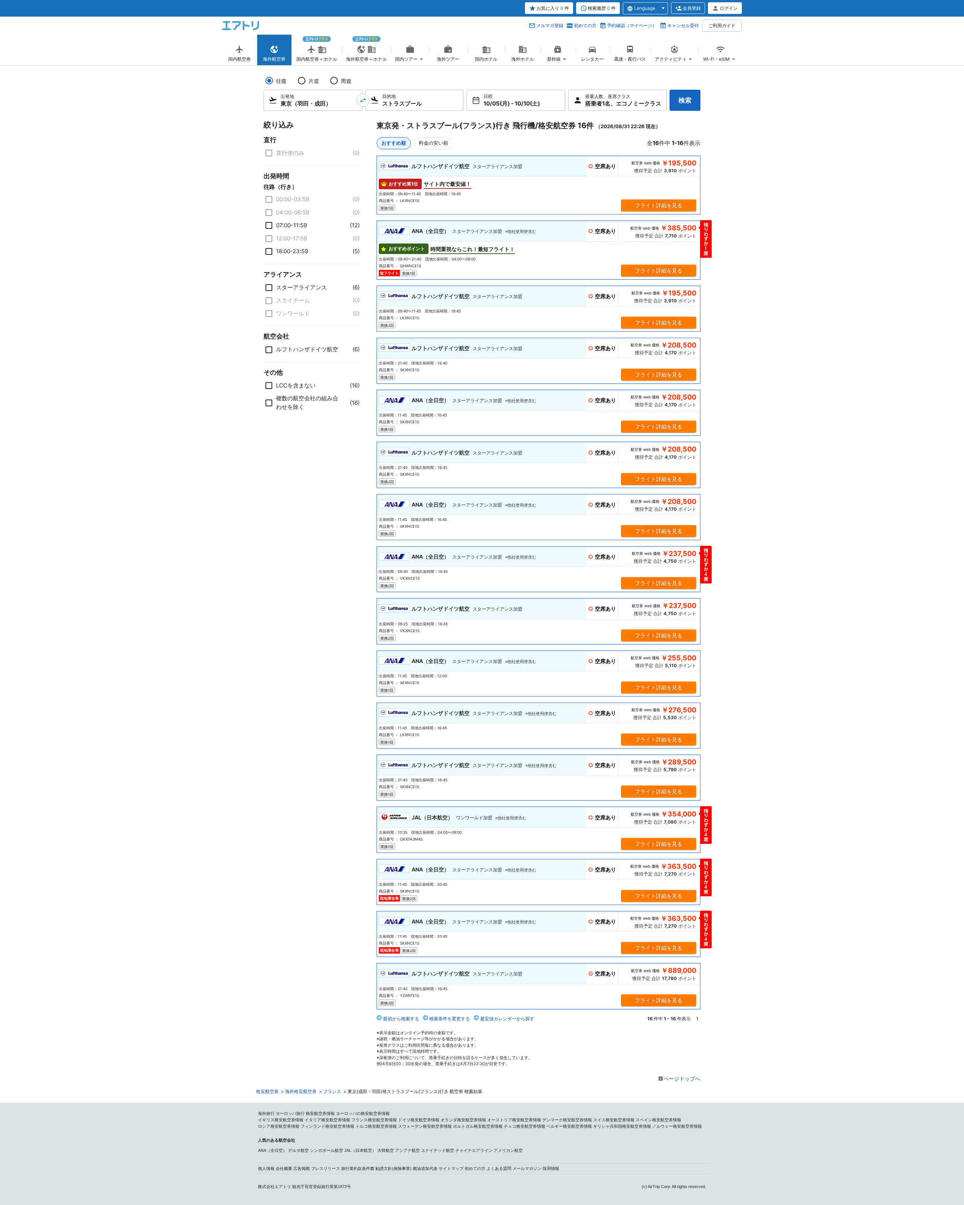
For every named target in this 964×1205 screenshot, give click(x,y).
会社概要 (284, 1168)
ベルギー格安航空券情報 (569, 1126)
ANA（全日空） (272, 1150)
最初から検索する (401, 1018)
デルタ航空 (298, 1150)
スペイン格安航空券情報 (658, 1120)
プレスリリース (325, 1168)
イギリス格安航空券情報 (281, 1120)
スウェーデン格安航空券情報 (425, 1126)
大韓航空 (385, 1150)
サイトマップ (451, 1168)
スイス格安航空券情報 (614, 1120)
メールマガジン (527, 1168)
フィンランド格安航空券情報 (327, 1126)
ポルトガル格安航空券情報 (478, 1126)
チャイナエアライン (474, 1150)
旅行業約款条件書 (357, 1168)
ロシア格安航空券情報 (278, 1126)
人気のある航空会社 (276, 1140)
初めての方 (585, 25)
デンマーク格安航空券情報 (567, 1120)
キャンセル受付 (683, 25)
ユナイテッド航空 (437, 1150)
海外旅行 (266, 1113)
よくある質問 (499, 1168)
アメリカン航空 (508, 1150)
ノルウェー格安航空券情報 (677, 1126)
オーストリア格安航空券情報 (514, 1120)
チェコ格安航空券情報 (524, 1126)
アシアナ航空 (407, 1150)
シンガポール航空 (326, 1150)
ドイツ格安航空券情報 (418, 1120)
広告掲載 (301, 1168)
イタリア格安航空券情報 (327, 1120)
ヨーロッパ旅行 (290, 1113)
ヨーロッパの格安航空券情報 (363, 1113)
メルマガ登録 (549, 25)
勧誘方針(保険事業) (393, 1168)
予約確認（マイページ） (632, 25)
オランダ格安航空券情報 (463, 1120)
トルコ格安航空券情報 (376, 1126)
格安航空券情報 (320, 1113)
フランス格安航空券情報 (374, 1120)
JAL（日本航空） (360, 1150)
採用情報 (551, 1168)
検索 (685, 100)
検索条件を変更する (449, 1018)
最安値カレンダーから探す (507, 1018)
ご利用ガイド (721, 25)
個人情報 (266, 1168)
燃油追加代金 (425, 1168)
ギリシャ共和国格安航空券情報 (622, 1126)
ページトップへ (682, 1078)
